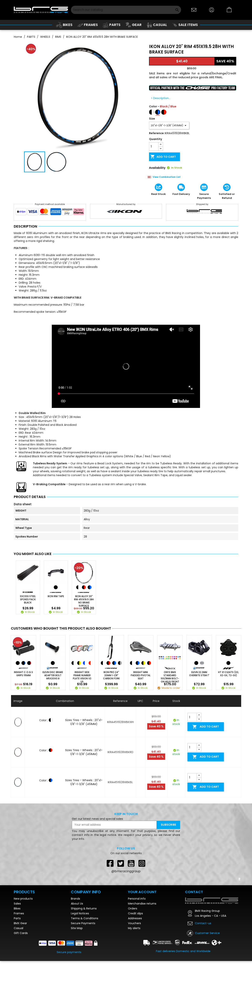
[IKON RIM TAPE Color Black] (55, 587)
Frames (19, 947)
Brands (75, 933)
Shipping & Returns (84, 942)
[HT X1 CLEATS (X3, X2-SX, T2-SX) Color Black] (228, 663)
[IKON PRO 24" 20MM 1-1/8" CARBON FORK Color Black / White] (102, 663)
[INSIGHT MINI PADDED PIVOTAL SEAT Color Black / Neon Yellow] (143, 663)
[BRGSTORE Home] (41, 9)
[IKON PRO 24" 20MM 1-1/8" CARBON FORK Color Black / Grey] (120, 663)
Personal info (137, 933)
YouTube (131, 863)
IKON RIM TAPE (56, 596)
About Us (77, 938)
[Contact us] (194, 9)
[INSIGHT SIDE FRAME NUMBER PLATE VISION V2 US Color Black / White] (73, 663)
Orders (132, 942)
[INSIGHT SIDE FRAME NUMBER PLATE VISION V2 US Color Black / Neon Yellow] (79, 663)
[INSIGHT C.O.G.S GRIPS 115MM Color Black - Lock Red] (29, 663)
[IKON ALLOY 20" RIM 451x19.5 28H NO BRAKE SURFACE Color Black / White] (78, 587)
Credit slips (135, 947)
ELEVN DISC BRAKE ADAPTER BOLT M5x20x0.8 (53, 675)
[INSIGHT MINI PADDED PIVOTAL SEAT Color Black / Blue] (137, 663)
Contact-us (203, 957)
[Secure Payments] (50, 212)
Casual (18, 962)
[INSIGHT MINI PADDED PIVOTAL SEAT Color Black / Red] (149, 663)
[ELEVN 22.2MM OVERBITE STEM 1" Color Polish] (202, 663)
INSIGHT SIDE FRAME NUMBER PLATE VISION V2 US (82, 677)
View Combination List (167, 177)
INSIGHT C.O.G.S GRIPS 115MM (23, 674)
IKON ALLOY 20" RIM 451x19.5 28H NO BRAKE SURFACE (84, 601)
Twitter (121, 863)
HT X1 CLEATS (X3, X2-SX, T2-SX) (228, 674)
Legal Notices (80, 947)
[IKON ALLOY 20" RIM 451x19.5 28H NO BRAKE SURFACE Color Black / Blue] (89, 587)
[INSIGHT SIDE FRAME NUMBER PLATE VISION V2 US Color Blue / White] (84, 663)
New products (23, 933)
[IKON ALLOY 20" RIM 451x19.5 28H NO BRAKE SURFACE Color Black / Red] (84, 587)
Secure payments (69, 986)
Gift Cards (21, 967)
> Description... (160, 98)
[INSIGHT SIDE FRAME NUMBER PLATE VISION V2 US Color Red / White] (90, 663)
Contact (194, 925)
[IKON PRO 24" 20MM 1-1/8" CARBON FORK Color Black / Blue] (114, 663)
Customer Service (207, 967)
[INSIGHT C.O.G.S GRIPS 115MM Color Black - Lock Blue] (23, 663)
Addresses (135, 952)
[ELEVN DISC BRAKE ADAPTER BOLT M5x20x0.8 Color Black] (52, 663)
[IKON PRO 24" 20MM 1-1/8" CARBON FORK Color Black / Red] (108, 663)
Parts (17, 952)
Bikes (17, 942)
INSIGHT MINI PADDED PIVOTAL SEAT (140, 675)
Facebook (110, 863)
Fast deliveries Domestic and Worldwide (183, 985)
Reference (156, 133)
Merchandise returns (142, 938)
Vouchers (134, 957)
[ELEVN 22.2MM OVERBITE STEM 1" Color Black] (196, 663)
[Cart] (229, 10)
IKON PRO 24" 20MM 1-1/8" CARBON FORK (111, 675)
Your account (142, 925)
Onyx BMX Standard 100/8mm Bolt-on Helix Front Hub (170, 678)
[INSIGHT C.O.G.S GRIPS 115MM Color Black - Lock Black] (17, 663)
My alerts (134, 962)
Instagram (142, 863)
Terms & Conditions (84, 952)
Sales (17, 938)
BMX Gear (20, 957)
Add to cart (163, 156)
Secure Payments (83, 957)
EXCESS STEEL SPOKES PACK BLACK (28, 599)
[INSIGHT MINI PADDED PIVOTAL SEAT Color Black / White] (132, 663)
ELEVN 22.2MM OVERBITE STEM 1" (199, 674)
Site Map (77, 962)
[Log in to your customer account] (212, 9)
